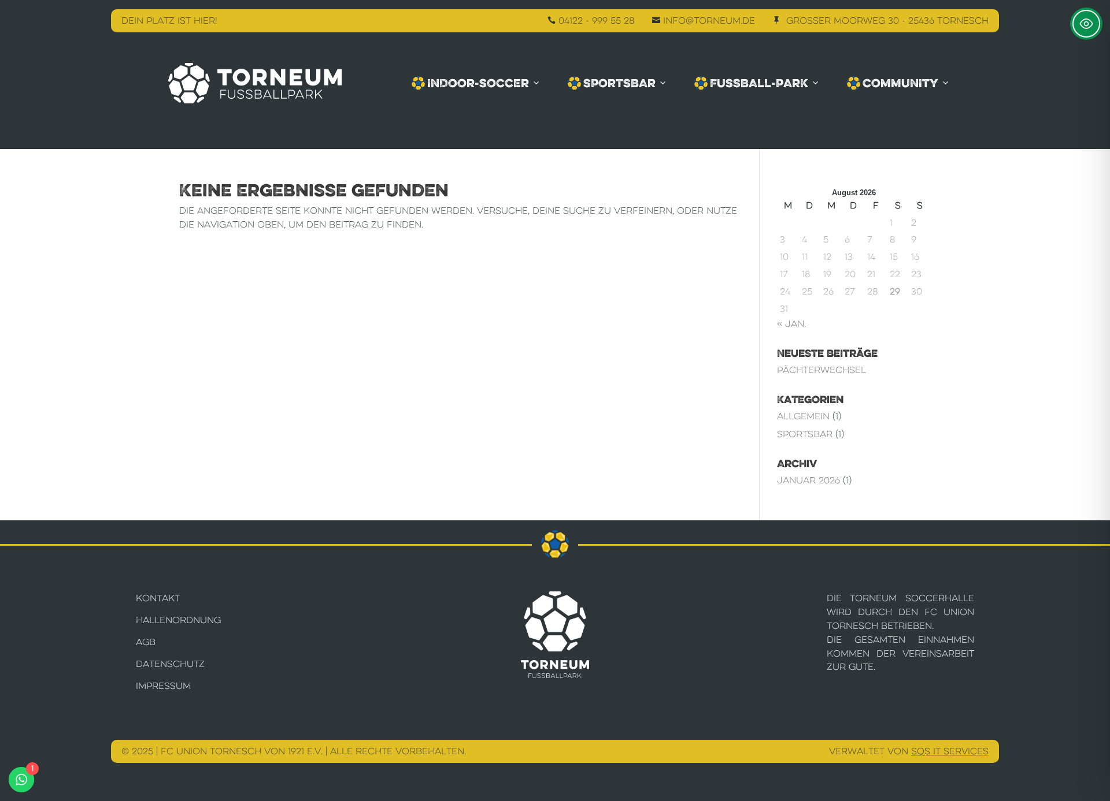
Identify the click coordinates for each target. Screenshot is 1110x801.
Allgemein (803, 416)
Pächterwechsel (821, 369)
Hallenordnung (178, 619)
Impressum (163, 685)
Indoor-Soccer (478, 83)
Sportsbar (619, 83)
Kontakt (158, 598)
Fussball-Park (759, 83)
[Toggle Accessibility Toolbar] (1086, 24)
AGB (146, 641)
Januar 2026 (808, 480)
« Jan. (791, 323)
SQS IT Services (950, 751)
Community (900, 83)
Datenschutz (170, 663)
